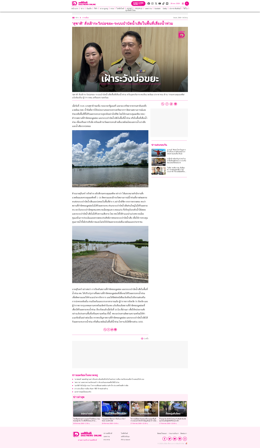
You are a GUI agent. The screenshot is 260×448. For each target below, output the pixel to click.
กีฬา (96, 8)
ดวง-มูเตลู (104, 8)
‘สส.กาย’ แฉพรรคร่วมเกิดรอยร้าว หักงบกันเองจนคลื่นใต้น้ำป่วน (96, 382)
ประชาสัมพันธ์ (175, 8)
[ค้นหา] (187, 4)
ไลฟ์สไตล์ (120, 8)
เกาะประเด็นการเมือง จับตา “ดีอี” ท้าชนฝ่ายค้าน (91, 389)
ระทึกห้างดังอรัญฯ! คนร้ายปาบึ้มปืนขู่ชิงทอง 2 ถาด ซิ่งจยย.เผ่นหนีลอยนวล (176, 160)
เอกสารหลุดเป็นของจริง (82, 392)
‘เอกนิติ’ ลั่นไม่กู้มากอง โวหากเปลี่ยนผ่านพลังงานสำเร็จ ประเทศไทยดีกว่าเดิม (101, 385)
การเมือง (85, 17)
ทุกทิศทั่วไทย (130, 10)
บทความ (148, 8)
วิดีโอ (185, 8)
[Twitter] (111, 329)
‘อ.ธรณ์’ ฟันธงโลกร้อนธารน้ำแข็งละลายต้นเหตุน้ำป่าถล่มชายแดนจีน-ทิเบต (176, 151)
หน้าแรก (74, 8)
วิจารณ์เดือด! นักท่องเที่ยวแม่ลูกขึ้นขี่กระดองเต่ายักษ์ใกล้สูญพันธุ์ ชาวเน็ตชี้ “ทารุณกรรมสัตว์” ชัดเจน (144, 421)
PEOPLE (138, 8)
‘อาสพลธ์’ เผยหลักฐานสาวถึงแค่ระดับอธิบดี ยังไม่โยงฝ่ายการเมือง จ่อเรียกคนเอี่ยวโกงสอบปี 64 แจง (109, 379)
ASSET (130, 8)
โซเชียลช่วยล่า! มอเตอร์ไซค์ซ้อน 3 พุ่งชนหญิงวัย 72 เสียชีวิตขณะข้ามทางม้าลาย (86, 421)
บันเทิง (89, 8)
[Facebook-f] (164, 439)
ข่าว (82, 8)
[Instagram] (185, 439)
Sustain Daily (160, 8)
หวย (112, 8)
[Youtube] (175, 439)
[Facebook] (108, 329)
